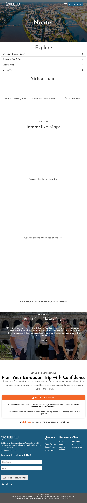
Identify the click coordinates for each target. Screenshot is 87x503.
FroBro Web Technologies (61, 498)
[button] (65, 4)
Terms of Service (65, 496)
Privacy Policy (51, 496)
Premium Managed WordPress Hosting (30, 498)
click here (26, 422)
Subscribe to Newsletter (14, 478)
